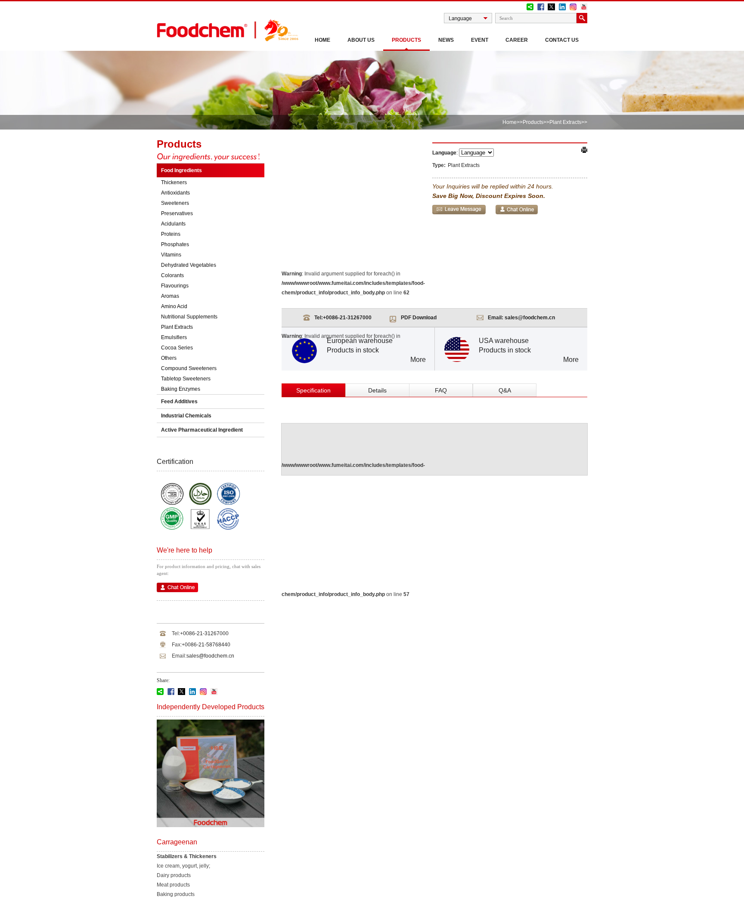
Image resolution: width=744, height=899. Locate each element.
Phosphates (175, 244)
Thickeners (174, 182)
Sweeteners (175, 203)
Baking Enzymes (180, 389)
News (446, 40)
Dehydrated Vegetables (188, 265)
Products (406, 40)
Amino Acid (174, 306)
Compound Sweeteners (189, 368)
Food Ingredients (181, 170)
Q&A (505, 390)
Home (322, 40)
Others (169, 358)
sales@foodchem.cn (210, 656)
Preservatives (177, 213)
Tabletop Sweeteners (186, 379)
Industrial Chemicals (186, 416)
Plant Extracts (565, 122)
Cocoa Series (177, 348)
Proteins (170, 234)
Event (479, 40)
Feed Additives (179, 402)
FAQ (441, 390)
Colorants (172, 275)
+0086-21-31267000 (204, 633)
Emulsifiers (174, 337)
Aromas (170, 296)
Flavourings (175, 286)
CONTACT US (562, 40)
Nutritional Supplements (189, 317)
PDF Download (419, 318)
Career (516, 40)
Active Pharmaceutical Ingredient (202, 430)
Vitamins (171, 255)
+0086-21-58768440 (206, 645)
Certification (175, 461)
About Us (361, 40)
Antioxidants (175, 193)
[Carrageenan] (210, 825)
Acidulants (173, 224)
